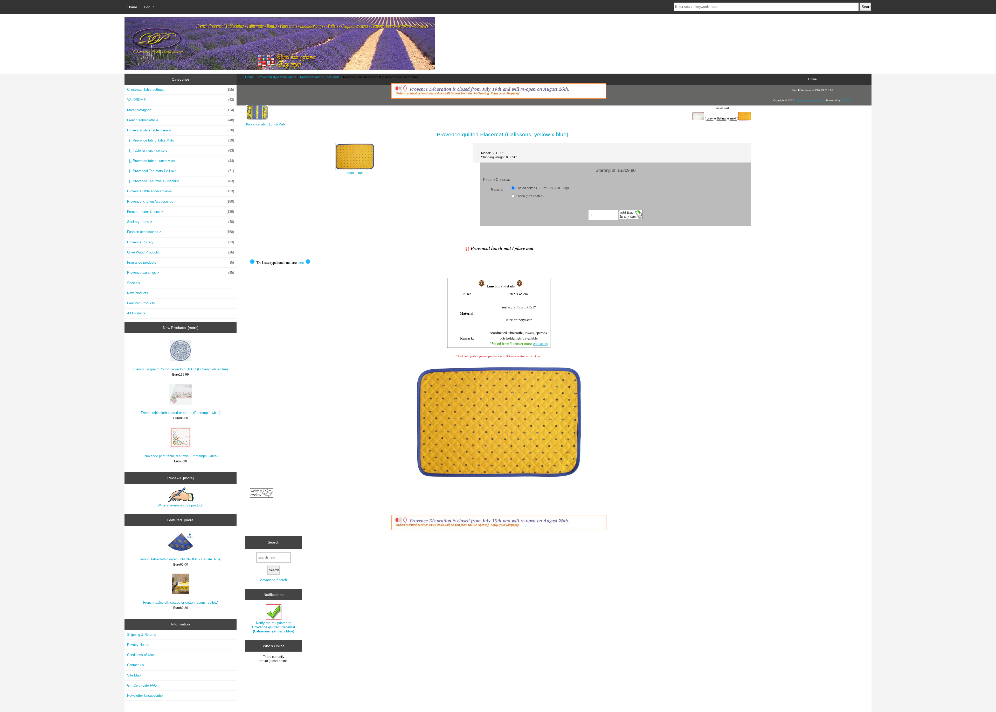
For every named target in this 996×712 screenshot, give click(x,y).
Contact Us (135, 665)
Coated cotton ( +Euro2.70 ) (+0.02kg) (542, 188)
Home (132, 7)
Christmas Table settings (180, 89)
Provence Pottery (180, 242)
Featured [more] (181, 520)
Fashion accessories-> (180, 232)
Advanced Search (273, 580)
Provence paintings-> (180, 272)
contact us (540, 343)
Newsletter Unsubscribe (145, 695)
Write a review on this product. (180, 505)
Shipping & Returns (141, 635)
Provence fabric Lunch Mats (319, 77)
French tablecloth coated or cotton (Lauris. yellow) (180, 602)
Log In (149, 7)
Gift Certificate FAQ (142, 685)
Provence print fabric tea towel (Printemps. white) (181, 456)
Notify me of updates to (273, 627)
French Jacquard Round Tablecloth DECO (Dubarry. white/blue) (180, 369)
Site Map (134, 675)
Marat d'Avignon (180, 110)
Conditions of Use (140, 655)
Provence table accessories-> (180, 191)
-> (180, 130)
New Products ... (139, 293)
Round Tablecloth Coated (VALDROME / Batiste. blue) (180, 559)
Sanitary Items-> (180, 222)
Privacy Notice (138, 645)
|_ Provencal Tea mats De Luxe (180, 171)
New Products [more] (180, 328)
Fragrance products (180, 262)
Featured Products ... (143, 303)
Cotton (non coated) (530, 196)
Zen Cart (846, 100)
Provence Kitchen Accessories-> (180, 201)
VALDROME (180, 100)
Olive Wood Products (180, 252)
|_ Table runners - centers (180, 150)
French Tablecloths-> (180, 120)
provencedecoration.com (810, 100)
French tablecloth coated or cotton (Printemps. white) (180, 413)
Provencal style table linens (277, 77)
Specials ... (135, 283)
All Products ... (138, 313)
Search (273, 542)
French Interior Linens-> (180, 212)
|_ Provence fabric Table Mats (180, 140)
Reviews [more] (180, 478)
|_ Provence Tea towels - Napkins (180, 181)
